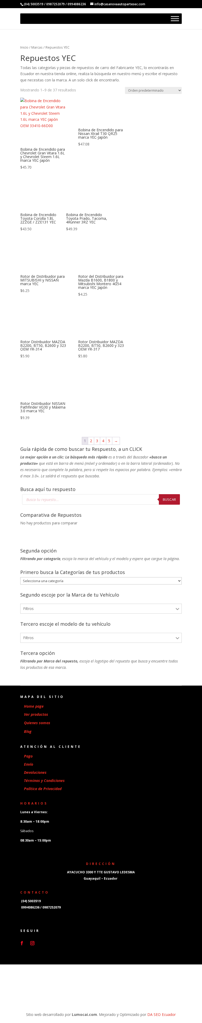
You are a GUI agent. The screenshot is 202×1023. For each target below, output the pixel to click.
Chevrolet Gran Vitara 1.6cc (47, 650)
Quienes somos (37, 722)
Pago (28, 756)
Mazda (30, 643)
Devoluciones (35, 772)
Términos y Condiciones (44, 780)
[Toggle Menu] (175, 18)
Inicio (24, 47)
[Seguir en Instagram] (32, 943)
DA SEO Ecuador (161, 1014)
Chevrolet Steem (38, 683)
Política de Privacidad (43, 788)
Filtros (28, 608)
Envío (28, 764)
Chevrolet (32, 620)
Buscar (169, 499)
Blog (28, 731)
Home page (34, 706)
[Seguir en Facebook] (22, 943)
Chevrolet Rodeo (38, 672)
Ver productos (36, 714)
